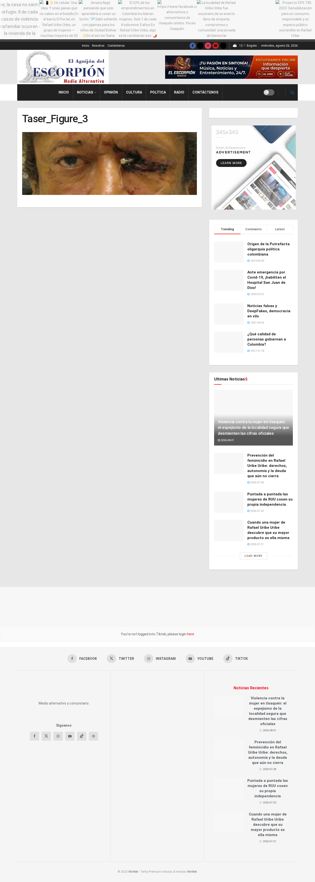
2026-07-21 (257, 544)
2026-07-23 (257, 511)
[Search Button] (292, 92)
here (190, 634)
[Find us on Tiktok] (81, 765)
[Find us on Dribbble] (93, 765)
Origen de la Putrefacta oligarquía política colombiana (268, 249)
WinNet (133, 871)
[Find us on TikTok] (223, 46)
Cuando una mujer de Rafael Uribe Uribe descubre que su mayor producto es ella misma (268, 824)
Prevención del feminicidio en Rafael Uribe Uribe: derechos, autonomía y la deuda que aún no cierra (267, 465)
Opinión (111, 92)
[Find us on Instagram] (208, 46)
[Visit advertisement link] (231, 67)
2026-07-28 (257, 482)
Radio (179, 92)
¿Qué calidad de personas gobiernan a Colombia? (266, 339)
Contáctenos (116, 45)
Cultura (134, 92)
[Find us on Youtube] (215, 46)
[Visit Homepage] (63, 67)
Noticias (85, 92)
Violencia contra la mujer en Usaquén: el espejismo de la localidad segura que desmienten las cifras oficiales (253, 427)
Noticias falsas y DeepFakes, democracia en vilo (268, 311)
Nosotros (98, 45)
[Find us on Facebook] (192, 46)
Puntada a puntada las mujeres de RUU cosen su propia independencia (270, 499)
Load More (253, 555)
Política (158, 92)
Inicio (85, 45)
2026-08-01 (227, 440)
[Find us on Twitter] (200, 46)
